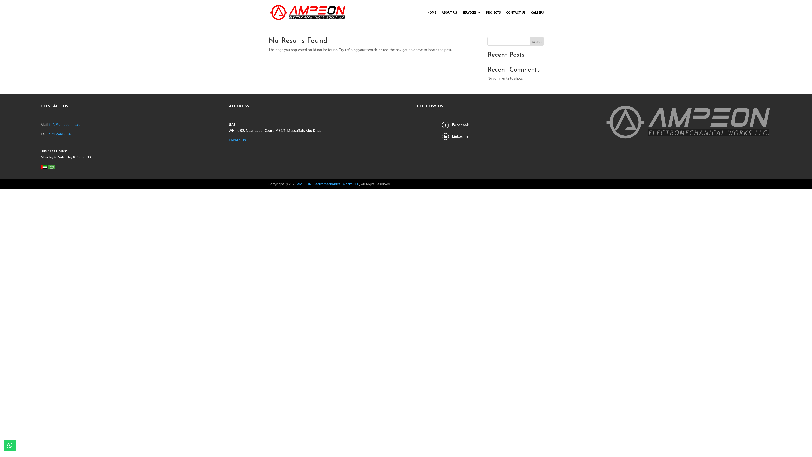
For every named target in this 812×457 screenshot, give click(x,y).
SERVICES (469, 12)
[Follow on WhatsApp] (10, 445)
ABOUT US (449, 12)
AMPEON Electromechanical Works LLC (328, 184)
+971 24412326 (59, 134)
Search (537, 42)
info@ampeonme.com (66, 124)
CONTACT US (515, 12)
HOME (431, 12)
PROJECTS (493, 12)
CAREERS (537, 12)
